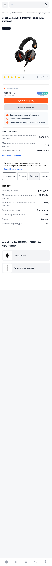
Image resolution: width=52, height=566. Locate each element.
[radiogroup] (12, 76)
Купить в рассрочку (26, 101)
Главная (5, 13)
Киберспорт (17, 13)
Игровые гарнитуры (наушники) (38, 13)
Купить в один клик (26, 107)
